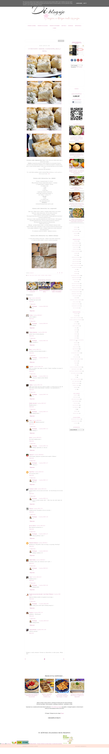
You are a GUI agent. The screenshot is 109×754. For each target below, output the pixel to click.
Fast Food (76, 323)
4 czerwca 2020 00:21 (42, 542)
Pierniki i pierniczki (76, 285)
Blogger (62, 713)
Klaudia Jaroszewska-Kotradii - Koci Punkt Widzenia (41, 594)
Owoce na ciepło (76, 279)
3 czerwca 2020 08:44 (38, 454)
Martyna (31, 508)
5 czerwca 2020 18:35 (36, 577)
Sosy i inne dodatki (76, 381)
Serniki (49, 275)
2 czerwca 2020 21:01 (43, 340)
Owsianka (76, 281)
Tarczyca (76, 411)
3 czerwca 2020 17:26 (37, 508)
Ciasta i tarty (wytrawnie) (76, 317)
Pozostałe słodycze (76, 291)
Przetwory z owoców (76, 293)
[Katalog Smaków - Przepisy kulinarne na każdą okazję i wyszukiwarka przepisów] (45, 743)
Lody (76, 269)
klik (49, 173)
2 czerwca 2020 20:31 (43, 323)
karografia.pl (83, 746)
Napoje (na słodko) (76, 277)
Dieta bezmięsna (76, 401)
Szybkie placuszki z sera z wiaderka (56, 291)
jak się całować (32, 525)
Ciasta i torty (37, 275)
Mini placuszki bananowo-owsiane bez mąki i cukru (62, 695)
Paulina (31, 385)
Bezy (28, 275)
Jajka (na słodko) (75, 261)
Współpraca (78, 25)
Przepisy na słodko (43, 25)
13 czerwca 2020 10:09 (43, 603)
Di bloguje (34, 306)
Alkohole (76, 313)
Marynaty (76, 344)
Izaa (30, 298)
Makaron (76, 342)
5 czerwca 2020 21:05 (43, 585)
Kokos (46, 275)
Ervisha (31, 315)
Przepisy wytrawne (55, 25)
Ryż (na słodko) (76, 295)
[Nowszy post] (25, 659)
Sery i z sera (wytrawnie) (76, 379)
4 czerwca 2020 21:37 (43, 533)
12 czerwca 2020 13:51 (38, 612)
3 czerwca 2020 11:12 (43, 428)
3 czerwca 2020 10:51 (39, 471)
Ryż (76, 377)
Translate (80, 67)
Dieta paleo (76, 403)
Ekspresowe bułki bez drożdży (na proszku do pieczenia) (76, 155)
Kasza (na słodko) (75, 263)
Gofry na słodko (76, 259)
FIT (75, 409)
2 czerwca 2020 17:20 (37, 384)
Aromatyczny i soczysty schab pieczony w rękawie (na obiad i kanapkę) (76, 204)
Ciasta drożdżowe (75, 245)
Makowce (76, 271)
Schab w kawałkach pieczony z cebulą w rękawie (77, 695)
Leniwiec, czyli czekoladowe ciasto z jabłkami (76, 188)
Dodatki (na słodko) (76, 257)
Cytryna (43, 275)
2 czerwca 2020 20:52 (36, 437)
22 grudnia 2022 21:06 (41, 629)
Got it (84, 3)
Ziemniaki (76, 387)
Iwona (30, 437)
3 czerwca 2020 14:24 (41, 488)
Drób (76, 321)
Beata (30, 349)
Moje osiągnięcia (75, 231)
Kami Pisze (31, 471)
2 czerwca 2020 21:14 (43, 376)
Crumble (76, 253)
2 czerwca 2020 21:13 (43, 411)
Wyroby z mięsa (76, 385)
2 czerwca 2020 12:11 (36, 349)
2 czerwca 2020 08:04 (35, 298)
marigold (31, 366)
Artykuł (76, 227)
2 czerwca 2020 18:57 (41, 403)
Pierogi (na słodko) (76, 287)
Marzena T (31, 454)
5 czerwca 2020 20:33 (43, 568)
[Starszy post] (63, 659)
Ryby (76, 375)
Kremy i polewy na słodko (76, 265)
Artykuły (64, 25)
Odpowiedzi (33, 304)
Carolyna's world (33, 488)
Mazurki (76, 273)
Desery (75, 255)
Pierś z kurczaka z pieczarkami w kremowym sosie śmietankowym (76, 220)
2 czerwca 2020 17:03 (38, 366)
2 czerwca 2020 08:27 (37, 315)
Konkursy (76, 229)
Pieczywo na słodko (76, 283)
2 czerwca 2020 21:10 (43, 357)
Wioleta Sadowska (33, 332)
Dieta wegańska (76, 405)
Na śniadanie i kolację (75, 275)
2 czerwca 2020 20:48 (36, 420)
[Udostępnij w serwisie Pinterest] (62, 273)
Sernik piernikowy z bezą (44, 291)
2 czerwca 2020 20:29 (43, 306)
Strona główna (32, 25)
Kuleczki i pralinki (76, 267)
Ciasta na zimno (76, 249)
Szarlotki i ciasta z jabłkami (76, 299)
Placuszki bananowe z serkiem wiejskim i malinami (32, 695)
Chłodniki (76, 315)
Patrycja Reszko (32, 629)
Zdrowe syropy (76, 413)
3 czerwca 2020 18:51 (40, 525)
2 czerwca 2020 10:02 (42, 332)
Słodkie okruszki (33, 403)
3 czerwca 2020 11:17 (43, 463)
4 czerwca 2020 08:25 (40, 559)
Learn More (79, 3)
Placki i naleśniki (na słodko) (76, 289)
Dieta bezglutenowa (76, 399)
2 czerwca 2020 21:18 (43, 394)
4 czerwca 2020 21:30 (43, 516)
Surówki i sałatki (75, 383)
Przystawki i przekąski (75, 373)
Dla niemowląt (76, 407)
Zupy (76, 389)
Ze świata (76, 423)
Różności (76, 235)
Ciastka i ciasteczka (75, 251)
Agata (30, 420)
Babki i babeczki (75, 243)
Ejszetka (31, 612)
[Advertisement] (48, 33)
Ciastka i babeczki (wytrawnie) (76, 319)
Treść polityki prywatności (56, 706)
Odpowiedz (31, 301)
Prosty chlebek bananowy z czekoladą (47, 695)
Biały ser (32, 275)
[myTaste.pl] (8, 743)
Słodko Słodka (32, 559)
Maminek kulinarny (33, 542)
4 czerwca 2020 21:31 (43, 498)
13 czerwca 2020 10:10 (43, 620)
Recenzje (70, 25)
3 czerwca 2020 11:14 (43, 445)
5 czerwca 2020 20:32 (43, 551)
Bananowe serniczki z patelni (32, 291)
